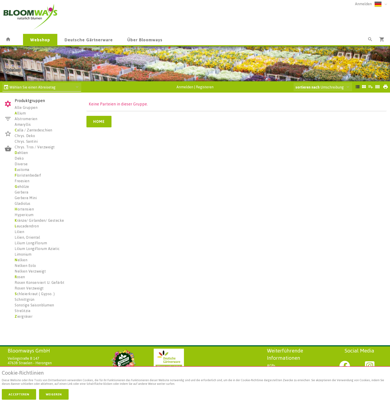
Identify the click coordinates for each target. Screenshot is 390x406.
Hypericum (24, 214)
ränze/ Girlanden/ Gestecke (39, 220)
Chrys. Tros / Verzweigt (35, 147)
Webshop (40, 39)
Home (99, 121)
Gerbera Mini (26, 198)
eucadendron (27, 226)
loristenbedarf (28, 175)
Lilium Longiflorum (31, 243)
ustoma (22, 169)
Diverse (21, 164)
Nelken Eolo (25, 265)
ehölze (22, 186)
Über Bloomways (144, 39)
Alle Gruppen (26, 107)
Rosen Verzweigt (29, 288)
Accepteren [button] (19, 394)
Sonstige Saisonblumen (34, 305)
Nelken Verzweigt (30, 271)
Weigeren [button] (54, 394)
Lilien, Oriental (27, 237)
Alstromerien (26, 119)
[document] (195, 379)
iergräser (23, 316)
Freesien (22, 181)
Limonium (23, 254)
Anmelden (363, 4)
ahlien (21, 152)
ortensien (24, 209)
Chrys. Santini (26, 141)
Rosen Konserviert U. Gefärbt (39, 282)
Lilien (19, 231)
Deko (19, 158)
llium (20, 113)
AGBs (271, 365)
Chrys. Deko (25, 135)
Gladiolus (22, 203)
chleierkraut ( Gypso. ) (35, 294)
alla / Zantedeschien (33, 130)
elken (21, 260)
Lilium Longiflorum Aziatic (37, 248)
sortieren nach (307, 87)
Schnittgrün (25, 299)
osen (20, 277)
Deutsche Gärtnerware (89, 39)
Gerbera (21, 192)
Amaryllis (23, 124)
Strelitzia (22, 310)
